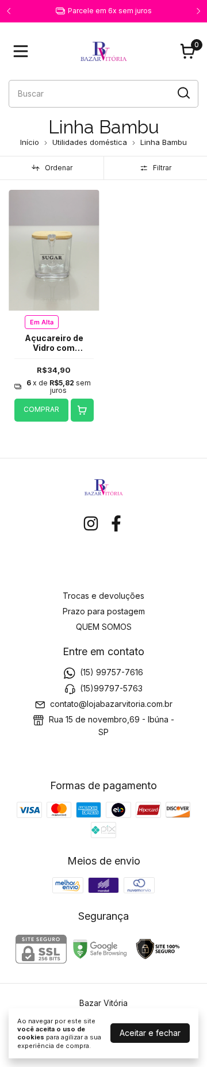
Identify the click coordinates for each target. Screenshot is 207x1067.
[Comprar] (82, 410)
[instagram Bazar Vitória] (90, 523)
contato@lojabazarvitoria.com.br (111, 704)
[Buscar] (183, 93)
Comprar (41, 409)
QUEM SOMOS (104, 627)
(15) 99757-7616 (111, 672)
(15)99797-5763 (111, 688)
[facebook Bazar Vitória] (116, 523)
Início (29, 142)
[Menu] (23, 51)
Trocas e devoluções (103, 596)
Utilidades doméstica (89, 142)
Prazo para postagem (104, 611)
